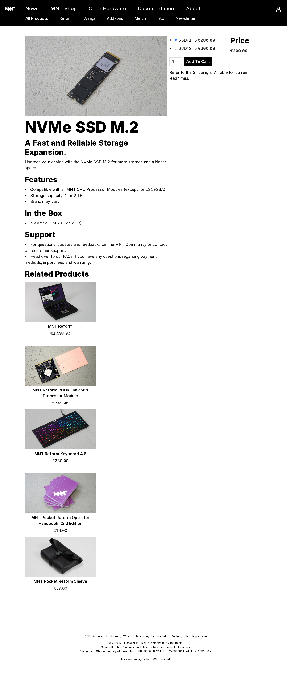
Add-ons (115, 18)
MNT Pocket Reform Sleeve (60, 581)
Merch (140, 18)
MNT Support (161, 659)
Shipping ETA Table (210, 72)
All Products (36, 18)
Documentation (156, 8)
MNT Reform (60, 326)
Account (278, 9)
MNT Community (130, 244)
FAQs (68, 256)
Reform (66, 18)
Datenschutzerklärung (106, 636)
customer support (48, 250)
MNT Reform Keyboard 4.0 (60, 453)
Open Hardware (107, 8)
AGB (87, 636)
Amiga (89, 18)
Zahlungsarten (181, 636)
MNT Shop (63, 8)
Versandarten (160, 636)
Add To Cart (198, 61)
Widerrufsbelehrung (136, 636)
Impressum (199, 636)
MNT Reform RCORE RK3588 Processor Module (60, 393)
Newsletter (185, 18)
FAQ (160, 18)
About (193, 8)
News (31, 8)
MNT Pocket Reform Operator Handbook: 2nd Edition (60, 520)
